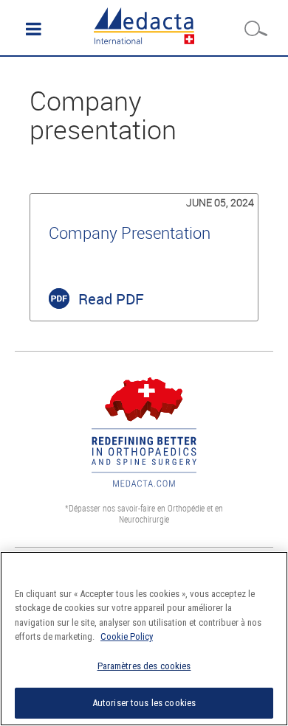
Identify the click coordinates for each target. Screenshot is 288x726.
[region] (144, 638)
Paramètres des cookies (144, 665)
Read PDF (111, 299)
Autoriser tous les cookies (144, 702)
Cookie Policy (126, 636)
